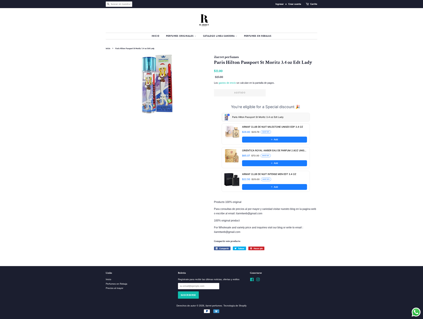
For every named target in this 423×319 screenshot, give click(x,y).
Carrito (313, 3)
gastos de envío (227, 82)
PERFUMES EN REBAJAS (257, 35)
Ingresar (279, 3)
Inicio (155, 35)
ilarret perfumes (214, 305)
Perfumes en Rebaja (116, 284)
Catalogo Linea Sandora (219, 35)
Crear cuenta (294, 3)
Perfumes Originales (180, 35)
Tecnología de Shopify (235, 305)
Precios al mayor (114, 288)
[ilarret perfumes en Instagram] (258, 280)
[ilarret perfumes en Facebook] (252, 280)
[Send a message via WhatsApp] (416, 312)
